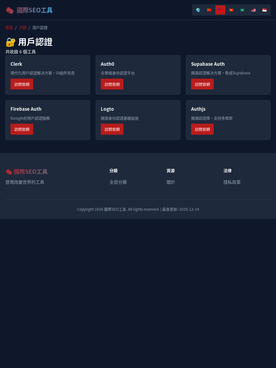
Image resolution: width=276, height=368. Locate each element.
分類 (22, 27)
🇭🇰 (231, 9)
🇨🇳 (209, 9)
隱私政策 (232, 182)
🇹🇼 (220, 9)
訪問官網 (21, 84)
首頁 (9, 27)
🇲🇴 (242, 9)
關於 (171, 182)
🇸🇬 (264, 9)
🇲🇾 (253, 9)
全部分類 (118, 182)
